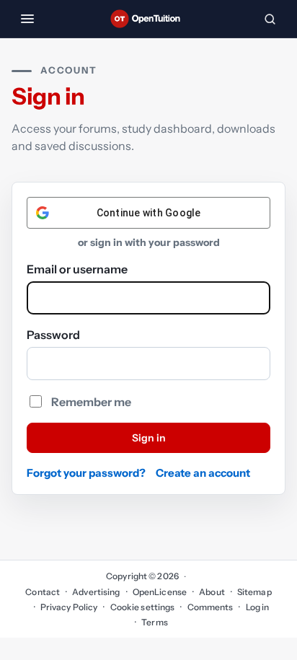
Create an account (203, 473)
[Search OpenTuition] (269, 19)
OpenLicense (160, 591)
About (212, 591)
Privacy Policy (69, 607)
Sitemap (254, 591)
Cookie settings (142, 607)
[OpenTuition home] (148, 18)
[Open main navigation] (27, 19)
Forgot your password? (86, 473)
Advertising (96, 591)
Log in (257, 607)
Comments (210, 607)
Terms (154, 622)
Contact (42, 591)
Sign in (149, 437)
